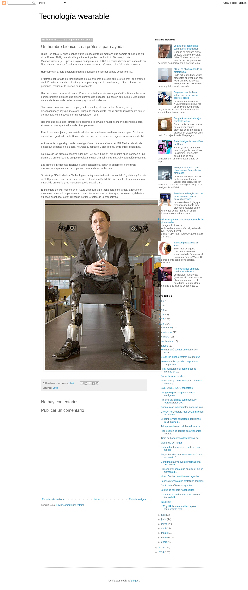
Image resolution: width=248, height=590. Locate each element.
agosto (165, 345)
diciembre (166, 327)
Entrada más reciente (53, 499)
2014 (161, 552)
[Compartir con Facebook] (93, 383)
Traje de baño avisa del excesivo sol (180, 438)
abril (163, 528)
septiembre (167, 341)
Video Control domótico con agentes (180, 476)
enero (164, 542)
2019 (161, 310)
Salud (55, 388)
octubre (165, 336)
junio (164, 519)
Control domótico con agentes (176, 485)
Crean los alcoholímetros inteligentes (180, 357)
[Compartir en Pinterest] (97, 383)
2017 (161, 319)
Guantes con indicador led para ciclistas (182, 407)
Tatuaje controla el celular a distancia (180, 426)
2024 (161, 305)
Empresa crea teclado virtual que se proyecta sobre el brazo (186, 95)
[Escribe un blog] (86, 383)
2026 (161, 301)
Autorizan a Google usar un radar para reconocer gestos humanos (188, 196)
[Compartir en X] (89, 383)
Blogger (135, 580)
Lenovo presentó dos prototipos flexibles (182, 481)
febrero (165, 537)
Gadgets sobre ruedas (172, 376)
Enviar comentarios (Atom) (70, 505)
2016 (161, 323)
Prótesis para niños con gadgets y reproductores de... (178, 401)
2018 (161, 314)
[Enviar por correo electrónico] (82, 383)
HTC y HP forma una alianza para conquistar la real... (178, 507)
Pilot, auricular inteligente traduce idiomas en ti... (178, 370)
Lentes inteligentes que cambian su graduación (186, 47)
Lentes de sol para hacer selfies (177, 490)
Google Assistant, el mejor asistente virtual (187, 119)
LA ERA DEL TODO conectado (177, 388)
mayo (164, 524)
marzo (164, 533)
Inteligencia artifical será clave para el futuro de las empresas (187, 170)
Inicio (97, 499)
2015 (161, 547)
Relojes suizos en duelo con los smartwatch (186, 270)
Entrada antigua (137, 499)
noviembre (167, 332)
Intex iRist (166, 502)
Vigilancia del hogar (171, 442)
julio (163, 515)
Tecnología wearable (74, 16)
